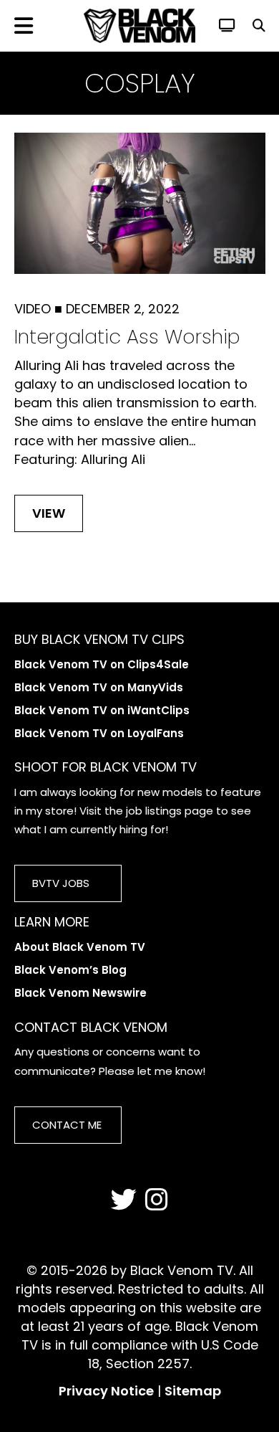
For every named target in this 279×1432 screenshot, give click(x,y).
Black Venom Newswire (80, 992)
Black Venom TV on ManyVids (98, 687)
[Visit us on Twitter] (124, 1200)
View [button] (48, 513)
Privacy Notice (106, 1391)
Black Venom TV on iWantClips (102, 710)
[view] (227, 25)
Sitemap (193, 1391)
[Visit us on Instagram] (156, 1200)
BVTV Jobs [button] (60, 883)
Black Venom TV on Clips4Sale (101, 664)
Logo (139, 26)
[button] (259, 25)
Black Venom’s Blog (70, 969)
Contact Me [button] (67, 1124)
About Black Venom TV (79, 946)
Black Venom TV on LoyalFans (99, 733)
